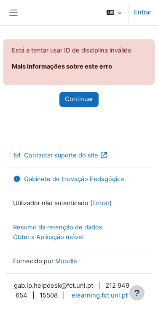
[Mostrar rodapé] (137, 292)
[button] (114, 12)
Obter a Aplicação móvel (48, 237)
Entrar (142, 12)
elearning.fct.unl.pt (100, 295)
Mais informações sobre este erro (62, 66)
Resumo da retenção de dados (57, 227)
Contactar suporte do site (61, 155)
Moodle (66, 261)
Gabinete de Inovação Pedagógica (74, 179)
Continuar (79, 99)
